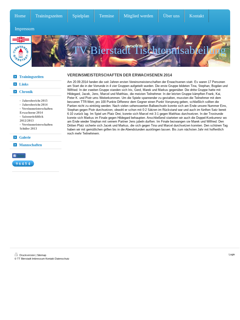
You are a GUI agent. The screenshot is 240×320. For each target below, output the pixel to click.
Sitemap (41, 255)
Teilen (20, 155)
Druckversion (27, 255)
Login (232, 254)
